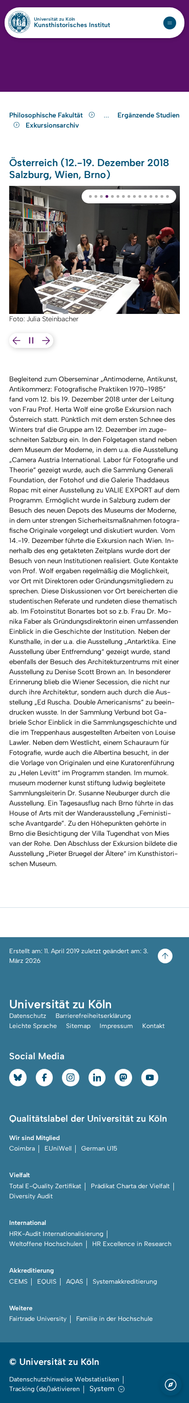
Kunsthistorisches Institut (72, 25)
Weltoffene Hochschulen (46, 1244)
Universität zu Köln (70, 19)
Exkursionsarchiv (52, 125)
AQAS (74, 1282)
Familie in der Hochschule (114, 1319)
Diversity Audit (31, 1196)
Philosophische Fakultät (46, 115)
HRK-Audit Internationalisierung (56, 1234)
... (107, 115)
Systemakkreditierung (125, 1282)
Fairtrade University (38, 1319)
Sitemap (78, 1026)
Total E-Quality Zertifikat (45, 1186)
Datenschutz (27, 1016)
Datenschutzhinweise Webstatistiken (64, 1379)
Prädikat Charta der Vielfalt (130, 1186)
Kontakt (153, 1026)
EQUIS (46, 1282)
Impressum (116, 1026)
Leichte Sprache (33, 1026)
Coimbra (22, 1148)
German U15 (99, 1148)
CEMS (18, 1282)
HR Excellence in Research (132, 1244)
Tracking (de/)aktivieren (44, 1389)
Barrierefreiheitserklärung (93, 1016)
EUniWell (58, 1148)
